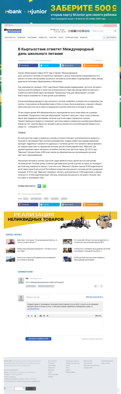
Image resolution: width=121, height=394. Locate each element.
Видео (68, 370)
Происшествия (71, 37)
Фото (67, 368)
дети (26, 199)
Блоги (68, 365)
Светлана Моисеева (43, 60)
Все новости (10, 37)
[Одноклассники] (77, 31)
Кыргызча (8, 25)
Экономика (32, 37)
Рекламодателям (110, 25)
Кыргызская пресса (73, 363)
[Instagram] (86, 31)
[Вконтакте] (72, 31)
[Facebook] (75, 31)
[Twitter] (80, 31)
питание (54, 199)
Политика (21, 37)
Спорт (61, 37)
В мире (50, 376)
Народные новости (72, 361)
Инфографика (70, 372)
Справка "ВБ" (88, 368)
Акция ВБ (83, 37)
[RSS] (69, 31)
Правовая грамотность (91, 365)
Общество (43, 37)
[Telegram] (88, 31)
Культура (52, 37)
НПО (46, 199)
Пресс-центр (105, 363)
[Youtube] (83, 31)
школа (64, 199)
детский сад (36, 199)
